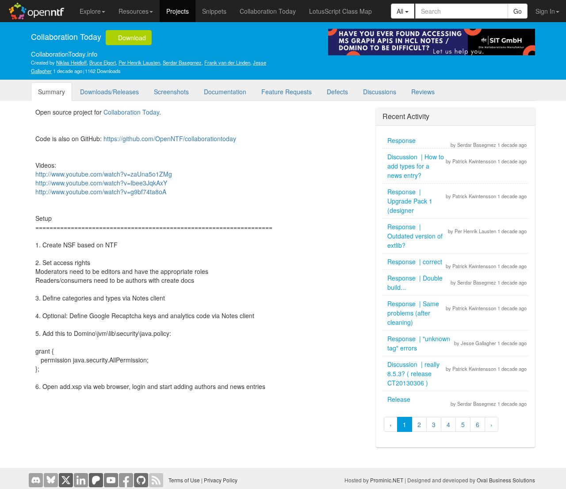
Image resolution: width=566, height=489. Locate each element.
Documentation (225, 91)
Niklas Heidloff (71, 62)
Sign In (545, 11)
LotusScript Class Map (340, 11)
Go (517, 11)
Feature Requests (286, 91)
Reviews (423, 91)
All (401, 11)
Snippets (214, 11)
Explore (90, 11)
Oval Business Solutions (506, 480)
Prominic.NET (386, 480)
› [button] (491, 424)
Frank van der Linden (227, 62)
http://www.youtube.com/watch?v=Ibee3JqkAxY (101, 182)
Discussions (379, 91)
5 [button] (463, 424)
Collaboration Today (268, 11)
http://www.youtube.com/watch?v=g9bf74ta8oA (100, 191)
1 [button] (404, 424)
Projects (177, 11)
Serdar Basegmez (182, 62)
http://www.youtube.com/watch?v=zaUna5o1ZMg (103, 173)
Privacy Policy (220, 480)
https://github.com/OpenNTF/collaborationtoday (169, 138)
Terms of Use (184, 480)
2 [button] (419, 424)
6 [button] (477, 424)
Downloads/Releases (109, 91)
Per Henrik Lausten (139, 62)
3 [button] (434, 424)
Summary (51, 91)
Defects (337, 91)
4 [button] (448, 424)
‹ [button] (391, 424)
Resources (134, 11)
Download (131, 37)
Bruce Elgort (102, 62)
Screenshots (171, 91)
